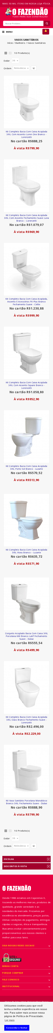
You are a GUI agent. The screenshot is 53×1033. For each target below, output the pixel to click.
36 (13, 60)
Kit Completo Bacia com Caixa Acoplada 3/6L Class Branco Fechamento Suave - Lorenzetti (26, 720)
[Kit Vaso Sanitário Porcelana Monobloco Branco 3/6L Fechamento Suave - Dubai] (26, 771)
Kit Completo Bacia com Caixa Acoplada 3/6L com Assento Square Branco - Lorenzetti (26, 385)
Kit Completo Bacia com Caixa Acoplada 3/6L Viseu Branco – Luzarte (26, 551)
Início (10, 42)
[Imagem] (26, 269)
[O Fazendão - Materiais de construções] (26, 8)
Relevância (20, 68)
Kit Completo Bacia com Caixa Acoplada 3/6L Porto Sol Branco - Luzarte (26, 467)
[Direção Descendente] (34, 68)
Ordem (7, 68)
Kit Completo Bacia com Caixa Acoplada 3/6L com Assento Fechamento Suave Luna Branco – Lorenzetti (26, 218)
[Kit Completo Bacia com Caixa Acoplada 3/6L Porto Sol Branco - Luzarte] (26, 436)
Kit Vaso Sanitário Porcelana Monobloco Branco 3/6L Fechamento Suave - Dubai (26, 802)
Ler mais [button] (10, 1020)
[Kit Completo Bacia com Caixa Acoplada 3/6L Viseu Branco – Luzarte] (26, 520)
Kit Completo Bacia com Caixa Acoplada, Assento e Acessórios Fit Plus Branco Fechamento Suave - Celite (26, 301)
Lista (10, 53)
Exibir (7, 60)
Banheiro (20, 42)
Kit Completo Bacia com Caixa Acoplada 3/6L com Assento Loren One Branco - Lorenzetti (26, 134)
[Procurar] (46, 23)
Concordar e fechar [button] (16, 1028)
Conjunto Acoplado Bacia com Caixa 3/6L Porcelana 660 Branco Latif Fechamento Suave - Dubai (26, 636)
